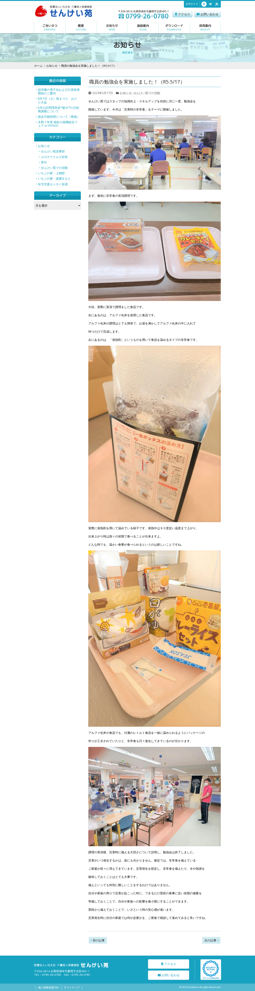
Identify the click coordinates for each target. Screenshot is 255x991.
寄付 (44, 162)
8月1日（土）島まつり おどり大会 (57, 100)
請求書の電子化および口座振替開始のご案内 (59, 91)
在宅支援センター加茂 (53, 184)
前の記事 (99, 940)
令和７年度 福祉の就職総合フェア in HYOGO (57, 124)
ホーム (38, 65)
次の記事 (210, 940)
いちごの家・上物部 (51, 173)
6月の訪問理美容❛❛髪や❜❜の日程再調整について (58, 109)
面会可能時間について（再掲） (59, 117)
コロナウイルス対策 (54, 157)
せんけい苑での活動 (146, 93)
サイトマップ (72, 987)
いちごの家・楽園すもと (54, 178)
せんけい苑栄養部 (53, 151)
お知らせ (51, 65)
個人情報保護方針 (48, 987)
